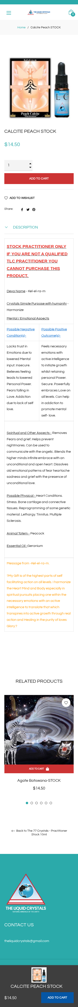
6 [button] (51, 803)
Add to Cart (57, 997)
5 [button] (46, 803)
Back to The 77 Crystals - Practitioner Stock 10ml (41, 832)
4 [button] (41, 803)
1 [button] (27, 803)
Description (25, 227)
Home (21, 27)
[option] (39, 750)
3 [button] (36, 803)
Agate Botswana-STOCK (39, 780)
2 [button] (32, 803)
